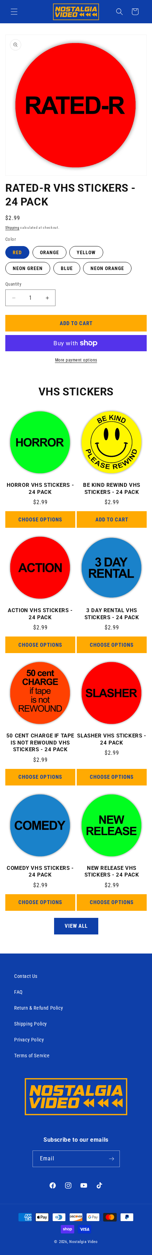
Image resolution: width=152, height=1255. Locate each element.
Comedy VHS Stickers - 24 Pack (40, 871)
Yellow (86, 252)
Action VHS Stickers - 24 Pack (40, 614)
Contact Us (25, 976)
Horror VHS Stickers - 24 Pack (40, 488)
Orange (49, 252)
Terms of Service (32, 1055)
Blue (67, 268)
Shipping (12, 227)
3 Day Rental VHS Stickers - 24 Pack (111, 614)
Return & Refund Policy (38, 1008)
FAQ (18, 992)
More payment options (76, 360)
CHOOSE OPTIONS (40, 519)
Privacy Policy (29, 1039)
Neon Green (28, 268)
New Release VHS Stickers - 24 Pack (111, 871)
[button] (14, 11)
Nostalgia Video (83, 1241)
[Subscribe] (111, 1159)
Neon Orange (107, 268)
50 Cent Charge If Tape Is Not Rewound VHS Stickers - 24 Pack (40, 743)
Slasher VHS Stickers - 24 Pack (111, 739)
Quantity (13, 284)
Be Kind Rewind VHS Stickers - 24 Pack (111, 488)
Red (17, 252)
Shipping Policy (30, 1024)
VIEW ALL (76, 926)
